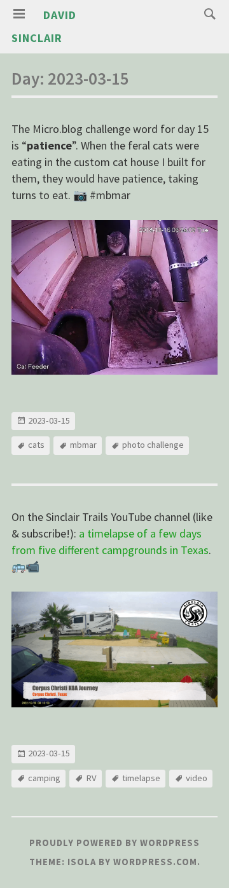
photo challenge (153, 444)
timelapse (141, 778)
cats (36, 444)
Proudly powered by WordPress (114, 843)
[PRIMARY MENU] (19, 14)
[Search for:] (207, 13)
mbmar (83, 444)
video (196, 778)
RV (91, 778)
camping (44, 778)
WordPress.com (155, 862)
